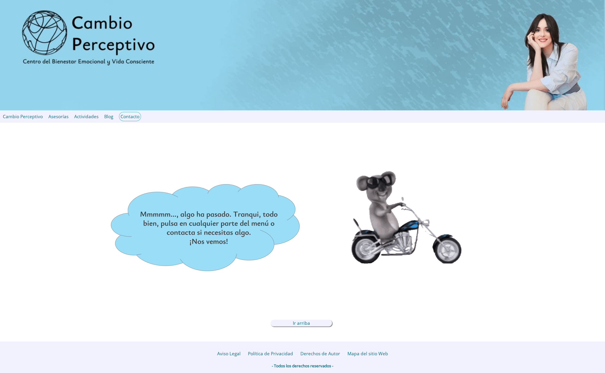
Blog (108, 116)
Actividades (86, 116)
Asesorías (58, 116)
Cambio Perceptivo (23, 116)
